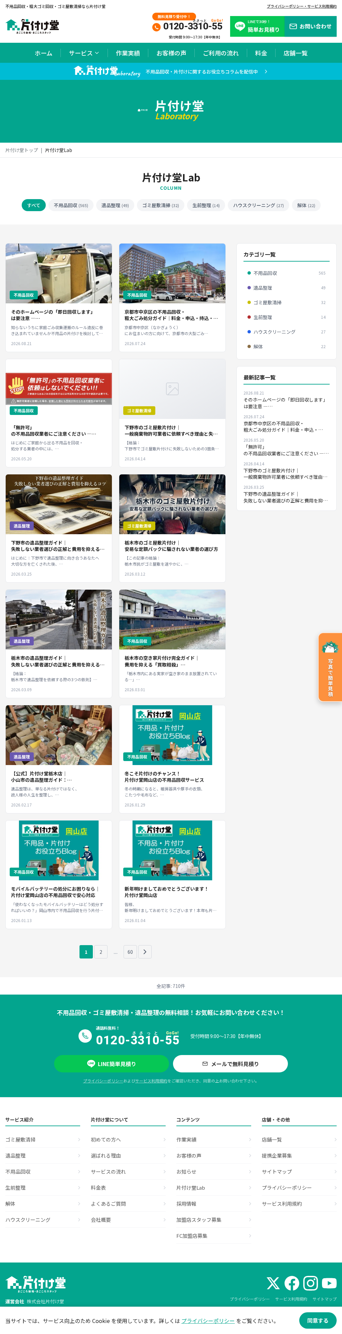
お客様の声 (171, 52)
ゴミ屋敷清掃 (160, 205)
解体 (306, 205)
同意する (318, 1320)
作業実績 (128, 52)
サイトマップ (325, 1299)
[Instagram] (310, 1283)
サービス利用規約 (151, 1080)
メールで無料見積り (235, 1064)
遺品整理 (115, 205)
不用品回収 (71, 205)
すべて (33, 205)
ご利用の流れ (221, 52)
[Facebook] (292, 1283)
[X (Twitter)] (273, 1283)
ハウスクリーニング (258, 205)
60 (130, 951)
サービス (81, 52)
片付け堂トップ (21, 150)
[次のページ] (145, 951)
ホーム (43, 52)
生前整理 (206, 205)
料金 (261, 52)
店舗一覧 (296, 52)
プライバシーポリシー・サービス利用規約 (302, 6)
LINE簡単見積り (117, 1064)
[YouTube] (329, 1283)
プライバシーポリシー (103, 1080)
